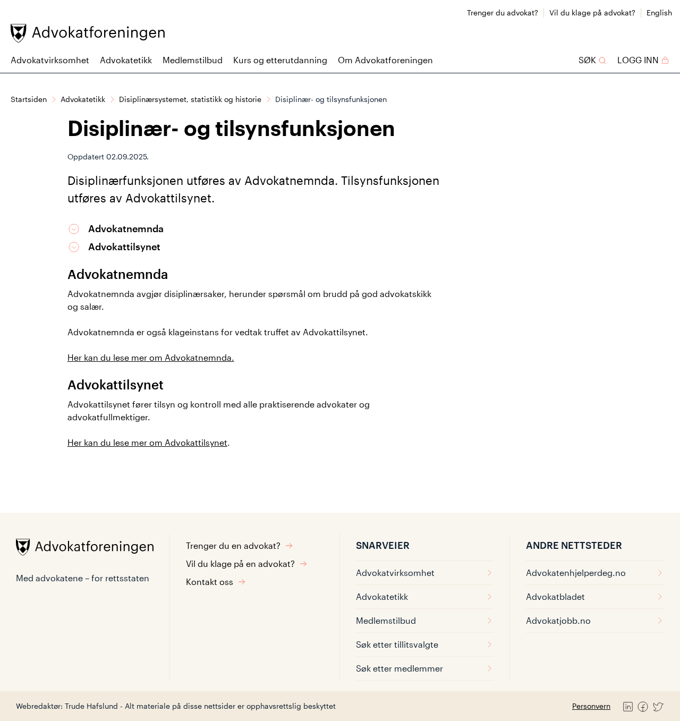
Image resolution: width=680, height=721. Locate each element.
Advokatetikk (126, 60)
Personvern (591, 705)
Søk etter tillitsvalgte (397, 644)
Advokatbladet (555, 596)
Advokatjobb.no (558, 620)
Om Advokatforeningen (385, 60)
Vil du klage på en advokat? (240, 563)
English (659, 12)
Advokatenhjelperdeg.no (576, 572)
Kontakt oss (209, 581)
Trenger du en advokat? (233, 545)
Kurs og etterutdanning (280, 60)
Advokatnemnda (126, 228)
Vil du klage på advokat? (592, 12)
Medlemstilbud (193, 60)
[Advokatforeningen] (87, 33)
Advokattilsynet (124, 246)
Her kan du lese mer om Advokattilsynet (147, 442)
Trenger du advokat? (502, 12)
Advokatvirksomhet (50, 60)
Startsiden (29, 99)
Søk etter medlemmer (399, 668)
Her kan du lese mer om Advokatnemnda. (150, 357)
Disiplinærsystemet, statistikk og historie (190, 99)
